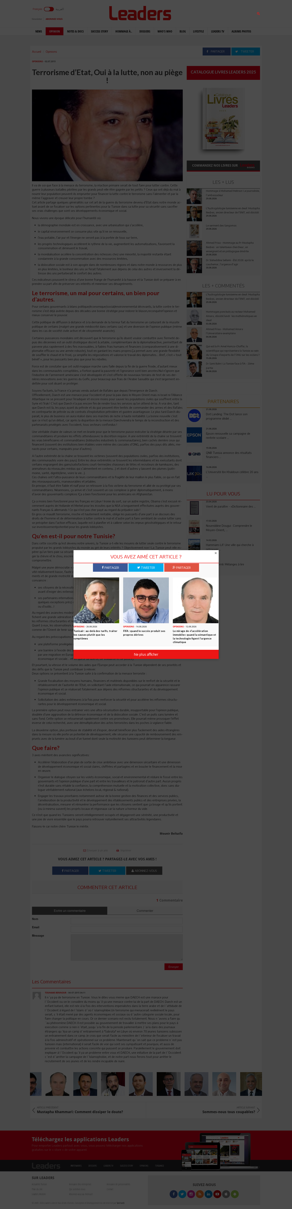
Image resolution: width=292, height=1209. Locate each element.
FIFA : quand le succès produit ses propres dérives (144, 632)
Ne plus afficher (146, 654)
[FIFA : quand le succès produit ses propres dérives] (146, 600)
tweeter (147, 567)
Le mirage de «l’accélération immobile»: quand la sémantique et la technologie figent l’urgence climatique (194, 636)
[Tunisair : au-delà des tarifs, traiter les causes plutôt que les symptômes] (96, 600)
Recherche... (196, 12)
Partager (111, 567)
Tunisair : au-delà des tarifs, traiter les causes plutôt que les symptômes (95, 634)
